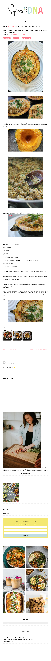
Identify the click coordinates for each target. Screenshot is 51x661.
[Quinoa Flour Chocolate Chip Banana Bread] (37, 613)
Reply (4, 369)
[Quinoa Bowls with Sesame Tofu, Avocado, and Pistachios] (37, 590)
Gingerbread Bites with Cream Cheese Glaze (13, 635)
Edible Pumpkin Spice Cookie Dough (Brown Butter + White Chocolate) (18, 639)
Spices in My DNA (25, 10)
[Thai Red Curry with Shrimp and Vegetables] (14, 567)
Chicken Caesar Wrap (8, 641)
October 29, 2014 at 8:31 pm (11, 363)
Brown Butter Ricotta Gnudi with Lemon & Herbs (14, 634)
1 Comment (24, 34)
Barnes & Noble (6, 509)
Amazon (4, 507)
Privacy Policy (31, 658)
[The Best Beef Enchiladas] (14, 613)
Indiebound (5, 510)
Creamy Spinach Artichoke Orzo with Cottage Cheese (15, 637)
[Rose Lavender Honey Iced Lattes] (14, 590)
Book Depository (6, 513)
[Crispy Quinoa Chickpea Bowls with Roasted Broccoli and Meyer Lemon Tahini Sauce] (37, 567)
